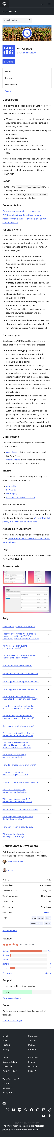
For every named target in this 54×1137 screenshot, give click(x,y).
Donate (33, 1066)
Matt (6, 1083)
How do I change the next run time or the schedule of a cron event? (19, 707)
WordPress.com (11, 1079)
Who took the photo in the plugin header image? (14, 835)
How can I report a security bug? (18, 827)
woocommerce (36, 923)
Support (8, 91)
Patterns (32, 1049)
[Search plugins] (29, 20)
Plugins (31, 1045)
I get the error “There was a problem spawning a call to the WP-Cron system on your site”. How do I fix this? (21, 636)
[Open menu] (50, 4)
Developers (8, 1066)
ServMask (11, 490)
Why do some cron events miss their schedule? (15, 647)
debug (48, 918)
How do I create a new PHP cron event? (22, 782)
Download (8, 62)
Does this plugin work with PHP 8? (19, 626)
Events (31, 1062)
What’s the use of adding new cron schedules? (14, 755)
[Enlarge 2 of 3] (48, 574)
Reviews (9, 78)
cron (34, 918)
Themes (32, 1040)
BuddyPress (9, 1092)
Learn (5, 1057)
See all (48, 973)
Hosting (6, 1045)
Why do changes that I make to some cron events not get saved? (18, 716)
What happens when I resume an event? (21, 689)
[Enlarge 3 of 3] (48, 589)
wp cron (47, 923)
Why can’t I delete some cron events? (20, 673)
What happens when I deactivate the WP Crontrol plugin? (18, 817)
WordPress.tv (10, 1071)
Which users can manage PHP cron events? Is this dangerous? (17, 800)
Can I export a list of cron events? (18, 726)
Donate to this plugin (12, 1020)
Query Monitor (13, 452)
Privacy (6, 1049)
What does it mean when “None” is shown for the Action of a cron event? (20, 697)
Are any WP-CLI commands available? (20, 809)
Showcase (33, 1036)
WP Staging (11, 493)
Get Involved (34, 1057)
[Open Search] (42, 4)
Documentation (10, 1062)
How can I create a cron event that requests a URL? (15, 773)
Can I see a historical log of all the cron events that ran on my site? (18, 734)
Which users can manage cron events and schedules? (16, 790)
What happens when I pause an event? (21, 681)
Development (11, 84)
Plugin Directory (9, 11)
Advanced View (10, 930)
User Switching (13, 459)
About (5, 1036)
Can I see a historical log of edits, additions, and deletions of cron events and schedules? (17, 745)
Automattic (11, 486)
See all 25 (47, 912)
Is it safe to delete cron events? (17, 666)
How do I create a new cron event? (19, 765)
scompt (11, 870)
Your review (8, 973)
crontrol (41, 918)
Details (8, 71)
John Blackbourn (28, 52)
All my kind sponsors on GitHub (20, 497)
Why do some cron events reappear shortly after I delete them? (19, 656)
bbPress (8, 1088)
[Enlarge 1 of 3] (22, 574)
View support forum (12, 998)
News (5, 1040)
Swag (32, 1071)
